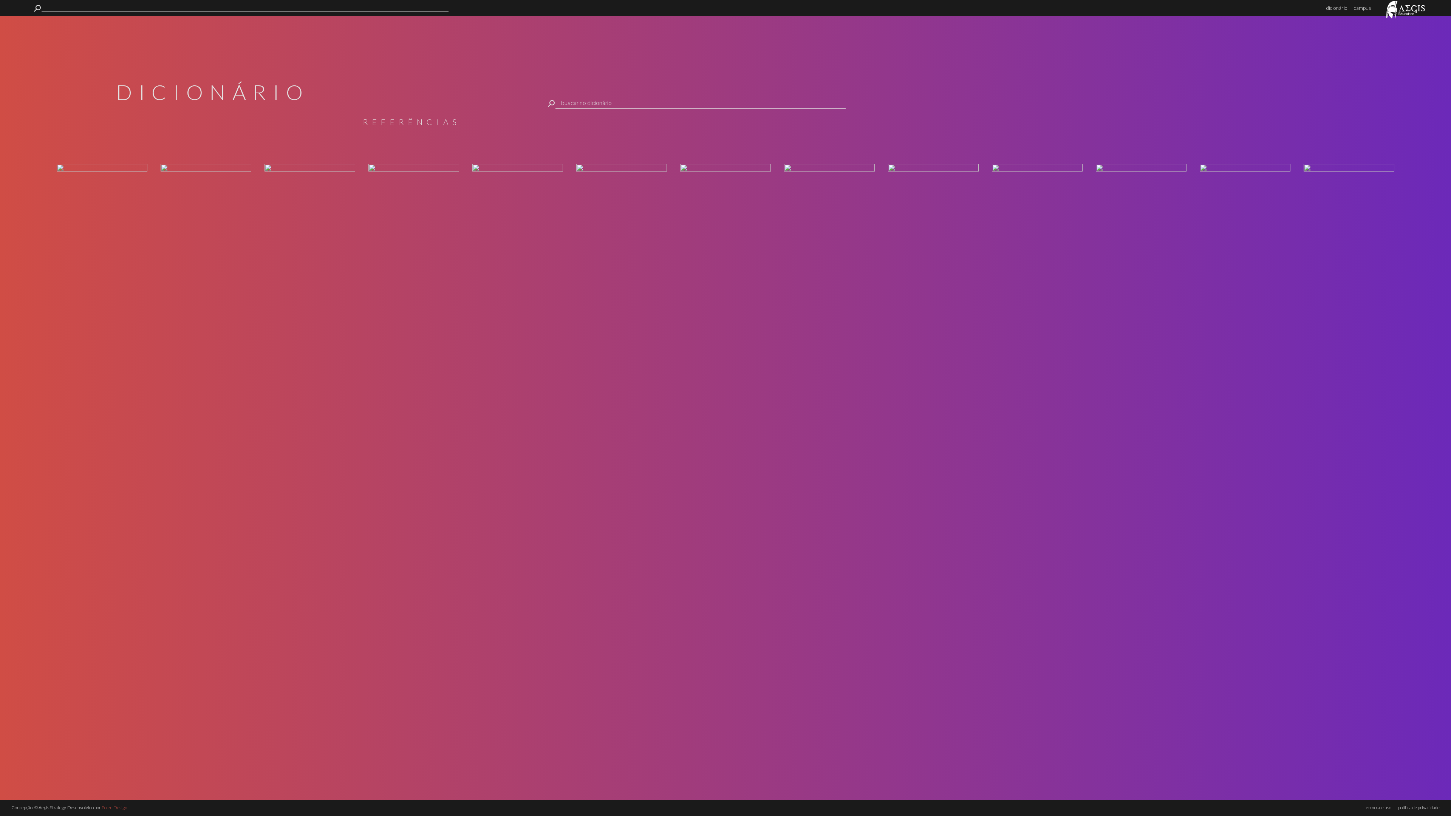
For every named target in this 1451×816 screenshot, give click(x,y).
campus (1362, 8)
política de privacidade (1419, 807)
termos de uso (1377, 807)
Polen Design (114, 807)
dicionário (1336, 8)
